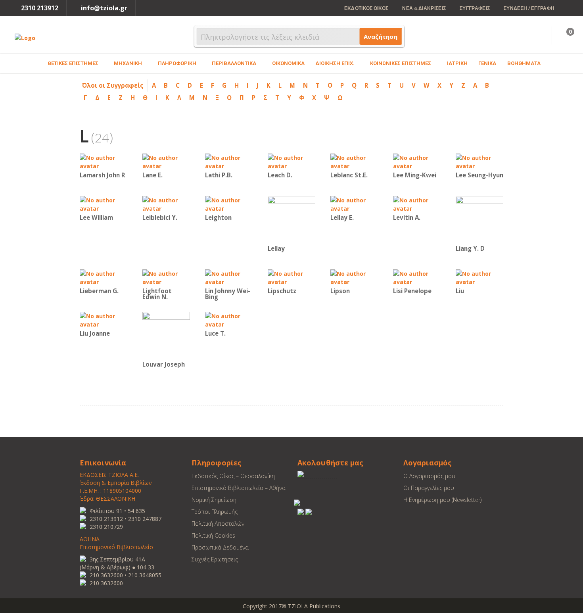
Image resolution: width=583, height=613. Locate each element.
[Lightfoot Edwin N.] (166, 277)
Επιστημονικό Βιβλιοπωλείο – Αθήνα (239, 488)
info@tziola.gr (104, 8)
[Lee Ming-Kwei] (417, 161)
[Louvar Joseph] (166, 335)
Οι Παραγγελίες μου (428, 488)
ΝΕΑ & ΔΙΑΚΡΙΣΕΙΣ (424, 8)
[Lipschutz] (291, 277)
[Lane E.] (166, 161)
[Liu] (479, 277)
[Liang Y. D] (479, 219)
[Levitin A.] (417, 204)
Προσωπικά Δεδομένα (220, 547)
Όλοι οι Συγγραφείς (113, 85)
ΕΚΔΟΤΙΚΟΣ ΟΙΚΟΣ (366, 8)
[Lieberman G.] (103, 277)
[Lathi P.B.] (229, 161)
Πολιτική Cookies (213, 535)
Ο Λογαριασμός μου (429, 476)
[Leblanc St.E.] (354, 161)
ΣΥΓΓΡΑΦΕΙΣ (475, 8)
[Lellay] (291, 219)
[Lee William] (103, 204)
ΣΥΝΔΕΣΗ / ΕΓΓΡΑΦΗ (529, 8)
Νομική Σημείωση (214, 499)
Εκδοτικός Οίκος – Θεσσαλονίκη (233, 476)
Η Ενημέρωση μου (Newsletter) (442, 499)
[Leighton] (229, 204)
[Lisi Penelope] (417, 277)
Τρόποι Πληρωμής (215, 511)
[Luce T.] (229, 319)
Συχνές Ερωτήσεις (215, 559)
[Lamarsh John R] (103, 161)
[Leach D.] (291, 161)
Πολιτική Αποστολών (218, 523)
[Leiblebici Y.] (166, 204)
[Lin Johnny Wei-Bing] (229, 277)
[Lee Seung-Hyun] (479, 161)
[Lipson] (354, 277)
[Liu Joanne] (103, 319)
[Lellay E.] (354, 204)
